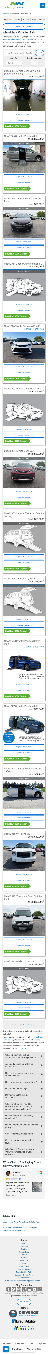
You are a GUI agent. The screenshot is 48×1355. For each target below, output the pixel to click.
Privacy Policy (24, 1266)
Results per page (34, 58)
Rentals (24, 1249)
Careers (24, 1255)
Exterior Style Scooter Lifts (14, 1230)
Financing (7, 19)
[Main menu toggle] (42, 5)
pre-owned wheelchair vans (18, 39)
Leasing (17, 19)
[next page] (34, 1024)
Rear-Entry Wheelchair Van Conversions (20, 1228)
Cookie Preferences (24, 1269)
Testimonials (24, 1260)
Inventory (24, 1243)
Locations (24, 1246)
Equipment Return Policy (24, 1275)
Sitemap (24, 1258)
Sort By (13, 58)
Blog (24, 1263)
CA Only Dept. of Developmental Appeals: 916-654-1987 (24, 1281)
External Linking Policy (24, 1272)
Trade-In (26, 19)
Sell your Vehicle (38, 19)
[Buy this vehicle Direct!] (17, 126)
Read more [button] (11, 1195)
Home (5, 14)
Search (39, 53)
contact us (22, 1049)
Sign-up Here (24, 1302)
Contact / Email (24, 1252)
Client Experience (24, 1278)
